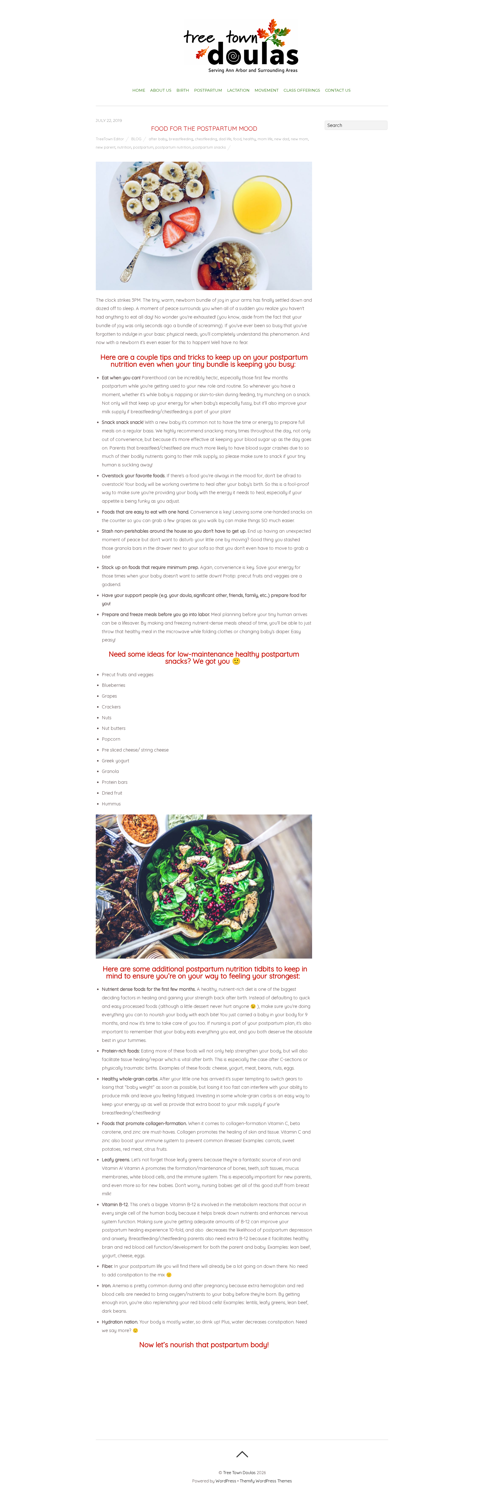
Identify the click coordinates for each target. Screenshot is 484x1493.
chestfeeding (206, 139)
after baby (158, 139)
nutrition (124, 147)
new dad (281, 139)
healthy (249, 139)
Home (138, 90)
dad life (225, 139)
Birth (182, 90)
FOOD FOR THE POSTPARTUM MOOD (204, 128)
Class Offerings (302, 90)
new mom (299, 139)
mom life (265, 139)
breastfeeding (181, 139)
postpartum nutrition (173, 147)
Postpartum (208, 90)
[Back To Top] (242, 1454)
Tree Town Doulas (239, 1472)
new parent (105, 147)
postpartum (143, 147)
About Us (160, 90)
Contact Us (338, 90)
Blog (136, 139)
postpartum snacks (209, 147)
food (237, 139)
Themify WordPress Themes (266, 1480)
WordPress (226, 1480)
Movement (267, 90)
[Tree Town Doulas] (242, 69)
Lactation (238, 90)
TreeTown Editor (110, 139)
